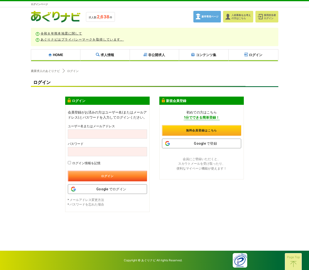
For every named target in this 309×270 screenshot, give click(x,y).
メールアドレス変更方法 (87, 200)
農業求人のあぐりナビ (45, 71)
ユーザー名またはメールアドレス (91, 126)
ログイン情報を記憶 (86, 163)
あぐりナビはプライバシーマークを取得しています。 (82, 39)
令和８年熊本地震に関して (61, 33)
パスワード (76, 143)
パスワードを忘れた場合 (87, 204)
